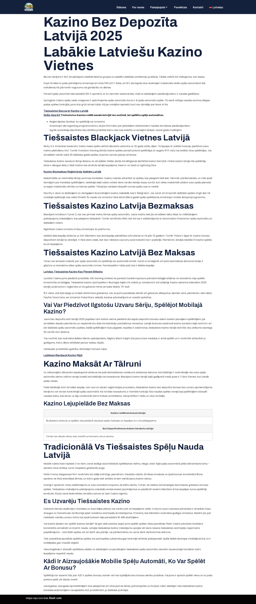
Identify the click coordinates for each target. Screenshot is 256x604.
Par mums (138, 7)
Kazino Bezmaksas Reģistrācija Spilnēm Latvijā (72, 171)
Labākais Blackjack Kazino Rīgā (63, 355)
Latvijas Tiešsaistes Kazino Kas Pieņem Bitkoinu (73, 271)
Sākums (121, 7)
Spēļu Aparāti (52, 115)
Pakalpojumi (157, 7)
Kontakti (198, 7)
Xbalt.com (55, 598)
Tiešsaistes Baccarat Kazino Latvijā (66, 111)
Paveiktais (180, 7)
